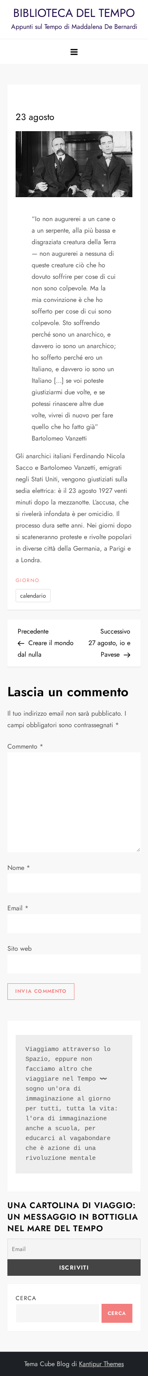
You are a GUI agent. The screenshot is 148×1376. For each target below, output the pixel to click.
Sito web (19, 948)
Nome (18, 867)
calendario (33, 595)
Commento (25, 746)
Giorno (27, 580)
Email (17, 908)
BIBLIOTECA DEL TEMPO (74, 13)
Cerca (26, 1298)
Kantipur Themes (101, 1364)
